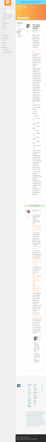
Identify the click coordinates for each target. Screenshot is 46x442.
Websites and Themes (19, 32)
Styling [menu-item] (4, 42)
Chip (34, 404)
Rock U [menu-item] (4, 45)
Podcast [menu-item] (5, 27)
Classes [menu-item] (5, 47)
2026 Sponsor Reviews (35, 396)
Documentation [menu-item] (6, 37)
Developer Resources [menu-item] (7, 52)
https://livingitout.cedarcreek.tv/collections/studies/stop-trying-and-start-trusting (37, 279)
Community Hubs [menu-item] (6, 18)
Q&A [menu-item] (4, 11)
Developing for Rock (19, 36)
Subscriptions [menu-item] (6, 49)
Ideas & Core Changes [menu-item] (8, 16)
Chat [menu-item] (4, 20)
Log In (33, 7)
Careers (29, 402)
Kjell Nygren (40, 336)
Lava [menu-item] (4, 40)
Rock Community (19, 5)
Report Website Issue (29, 392)
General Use (19, 26)
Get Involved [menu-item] (6, 23)
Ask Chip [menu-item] (5, 35)
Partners (35, 390)
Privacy (18, 437)
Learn (29, 396)
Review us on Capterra (35, 386)
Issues (29, 388)
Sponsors (36, 392)
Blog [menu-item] (4, 25)
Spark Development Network (31, 439)
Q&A (25, 5)
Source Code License (24, 437)
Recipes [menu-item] (5, 13)
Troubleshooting (19, 28)
